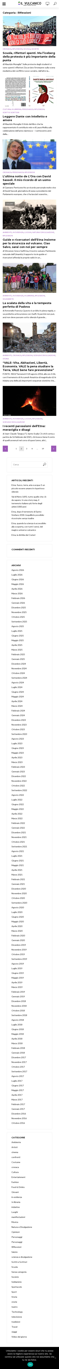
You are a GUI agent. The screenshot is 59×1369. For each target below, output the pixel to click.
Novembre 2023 (19, 724)
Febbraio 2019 (18, 991)
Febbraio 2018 (18, 1048)
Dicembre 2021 (18, 832)
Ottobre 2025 (18, 617)
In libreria (16, 109)
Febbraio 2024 (18, 710)
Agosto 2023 (17, 738)
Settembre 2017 (19, 1071)
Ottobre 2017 (18, 1066)
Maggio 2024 (17, 696)
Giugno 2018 (17, 1029)
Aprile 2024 (16, 701)
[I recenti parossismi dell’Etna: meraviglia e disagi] (29, 401)
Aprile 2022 (16, 813)
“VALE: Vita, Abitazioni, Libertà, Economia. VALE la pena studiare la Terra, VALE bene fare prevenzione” (28, 366)
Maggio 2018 (17, 1034)
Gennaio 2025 (18, 659)
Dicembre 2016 (18, 1113)
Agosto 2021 (17, 851)
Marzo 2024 (17, 706)
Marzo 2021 (17, 874)
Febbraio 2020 (18, 935)
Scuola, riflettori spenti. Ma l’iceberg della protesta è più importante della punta (29, 56)
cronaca (7, 49)
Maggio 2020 (17, 921)
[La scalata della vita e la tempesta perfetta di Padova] (29, 278)
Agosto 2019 (17, 963)
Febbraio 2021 (18, 879)
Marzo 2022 (17, 818)
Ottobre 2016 (18, 1123)
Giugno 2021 (17, 860)
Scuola (27, 49)
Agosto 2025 (17, 626)
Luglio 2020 (16, 912)
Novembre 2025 (19, 612)
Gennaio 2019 (18, 996)
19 (43, 448)
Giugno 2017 (17, 1085)
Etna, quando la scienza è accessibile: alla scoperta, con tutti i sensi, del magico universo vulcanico (28, 526)
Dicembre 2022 (18, 776)
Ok (30, 1364)
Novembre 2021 (19, 837)
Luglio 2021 (16, 856)
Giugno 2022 (17, 804)
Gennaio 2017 (18, 1109)
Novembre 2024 (19, 668)
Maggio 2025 (17, 640)
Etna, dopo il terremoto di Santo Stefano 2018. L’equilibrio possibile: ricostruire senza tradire (27, 515)
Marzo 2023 (17, 762)
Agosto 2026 (17, 570)
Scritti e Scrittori (11, 112)
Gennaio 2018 (18, 1052)
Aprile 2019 (16, 982)
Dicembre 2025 (18, 607)
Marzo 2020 (17, 931)
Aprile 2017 (16, 1095)
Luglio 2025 (16, 631)
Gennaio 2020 (18, 940)
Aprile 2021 (16, 870)
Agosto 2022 (17, 795)
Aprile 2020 (16, 926)
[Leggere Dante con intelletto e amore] (29, 91)
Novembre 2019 (19, 949)
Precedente (5, 449)
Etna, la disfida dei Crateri (23, 535)
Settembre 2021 (19, 846)
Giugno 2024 (17, 692)
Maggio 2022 (17, 809)
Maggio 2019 (17, 977)
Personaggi (27, 109)
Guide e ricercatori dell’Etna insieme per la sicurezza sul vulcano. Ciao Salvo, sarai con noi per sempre (29, 243)
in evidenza (18, 232)
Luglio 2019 (16, 968)
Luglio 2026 (16, 574)
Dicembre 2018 (18, 1001)
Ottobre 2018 (18, 1010)
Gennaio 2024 (18, 715)
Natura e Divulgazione (43, 232)
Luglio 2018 (16, 1024)
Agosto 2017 (17, 1076)
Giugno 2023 (17, 748)
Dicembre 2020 (18, 888)
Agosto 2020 (17, 907)
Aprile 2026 (16, 588)
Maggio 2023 (17, 752)
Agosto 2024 (17, 682)
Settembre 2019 (19, 959)
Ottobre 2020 (18, 898)
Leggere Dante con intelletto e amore (25, 118)
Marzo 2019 (17, 987)
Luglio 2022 (16, 799)
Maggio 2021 (17, 865)
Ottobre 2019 (18, 954)
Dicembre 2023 (18, 720)
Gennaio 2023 (18, 771)
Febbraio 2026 (18, 598)
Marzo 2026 (17, 593)
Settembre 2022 (19, 790)
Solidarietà (8, 299)
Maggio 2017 (17, 1090)
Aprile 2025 (16, 645)
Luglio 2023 (16, 743)
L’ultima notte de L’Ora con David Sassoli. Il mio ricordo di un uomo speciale (27, 180)
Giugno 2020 (17, 916)
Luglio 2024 (16, 687)
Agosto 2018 (17, 1020)
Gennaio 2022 (18, 827)
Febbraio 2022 (18, 823)
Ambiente (7, 232)
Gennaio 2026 (18, 603)
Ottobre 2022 (18, 785)
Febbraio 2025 (18, 654)
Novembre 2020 (19, 893)
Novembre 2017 (19, 1062)
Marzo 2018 (17, 1043)
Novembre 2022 (19, 781)
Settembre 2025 (19, 621)
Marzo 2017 (17, 1099)
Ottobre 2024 (18, 673)
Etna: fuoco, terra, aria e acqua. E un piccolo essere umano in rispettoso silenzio (28, 488)
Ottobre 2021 (18, 842)
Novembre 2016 (19, 1118)
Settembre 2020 (19, 902)
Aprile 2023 (16, 757)
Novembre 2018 (19, 1006)
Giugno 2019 (17, 973)
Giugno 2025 (17, 635)
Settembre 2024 (19, 677)
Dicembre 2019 (18, 945)
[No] (55, 1357)
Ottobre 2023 (18, 729)
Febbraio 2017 (18, 1104)
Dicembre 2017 (18, 1057)
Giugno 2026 (17, 579)
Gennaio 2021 (18, 884)
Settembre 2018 (19, 1015)
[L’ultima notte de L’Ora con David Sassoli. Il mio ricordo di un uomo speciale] (29, 154)
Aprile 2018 (16, 1038)
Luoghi (27, 232)
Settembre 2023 (19, 734)
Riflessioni (17, 49)
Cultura (7, 109)
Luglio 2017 (16, 1081)
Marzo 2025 (17, 649)
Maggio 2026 (17, 584)
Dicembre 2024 (18, 663)
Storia (6, 359)
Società (35, 49)
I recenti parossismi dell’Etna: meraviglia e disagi (24, 427)
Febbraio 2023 (18, 767)
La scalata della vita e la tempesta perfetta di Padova (27, 304)
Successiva (53, 449)
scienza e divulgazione (44, 355)
